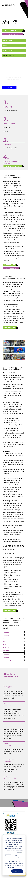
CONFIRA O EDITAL (12, 34)
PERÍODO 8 (6, 654)
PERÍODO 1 (6, 632)
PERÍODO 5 (6, 644)
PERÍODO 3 (6, 638)
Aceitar (17, 871)
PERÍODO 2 (6, 635)
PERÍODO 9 (6, 657)
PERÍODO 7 (6, 651)
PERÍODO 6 (6, 648)
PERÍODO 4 (6, 641)
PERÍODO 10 (7, 660)
